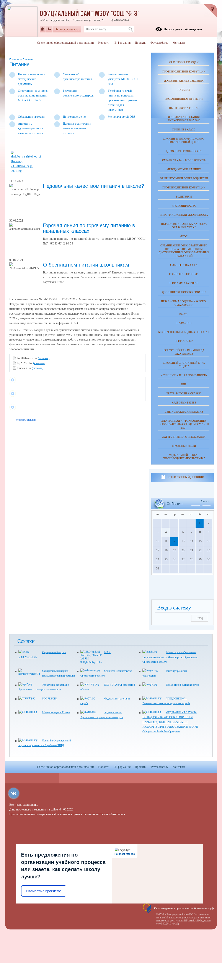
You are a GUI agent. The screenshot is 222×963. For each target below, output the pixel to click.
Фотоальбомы (159, 42)
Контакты (179, 42)
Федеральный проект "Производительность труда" (184, 456)
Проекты (140, 42)
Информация (122, 42)
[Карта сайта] (49, 29)
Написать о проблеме (43, 891)
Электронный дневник (186, 477)
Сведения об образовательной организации (65, 42)
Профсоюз (183, 323)
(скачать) (43, 358)
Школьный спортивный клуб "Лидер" (184, 364)
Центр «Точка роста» (184, 107)
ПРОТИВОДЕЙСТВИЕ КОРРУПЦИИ (184, 187)
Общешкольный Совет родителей (184, 178)
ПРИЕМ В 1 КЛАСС (183, 129)
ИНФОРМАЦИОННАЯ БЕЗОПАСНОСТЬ (184, 214)
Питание (28, 59)
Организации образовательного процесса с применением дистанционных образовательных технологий (184, 250)
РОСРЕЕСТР (49, 698)
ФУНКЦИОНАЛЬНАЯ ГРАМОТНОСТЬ (184, 375)
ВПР (183, 384)
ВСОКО (183, 313)
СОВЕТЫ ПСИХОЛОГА (184, 265)
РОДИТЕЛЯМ (184, 196)
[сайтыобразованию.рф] (210, 10)
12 (173, 541)
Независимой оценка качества (182, 684)
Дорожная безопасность (184, 151)
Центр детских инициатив (184, 411)
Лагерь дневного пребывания (184, 436)
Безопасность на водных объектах (183, 332)
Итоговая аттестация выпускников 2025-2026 (184, 119)
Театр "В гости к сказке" (183, 393)
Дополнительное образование (184, 292)
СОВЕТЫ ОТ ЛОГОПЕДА (184, 274)
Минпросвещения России (56, 712)
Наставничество (184, 205)
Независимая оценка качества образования (184, 303)
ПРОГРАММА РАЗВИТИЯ (184, 283)
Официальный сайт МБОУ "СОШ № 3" (90, 14)
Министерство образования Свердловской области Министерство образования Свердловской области (170, 657)
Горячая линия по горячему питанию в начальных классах (89, 228)
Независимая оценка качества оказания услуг (184, 225)
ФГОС (184, 236)
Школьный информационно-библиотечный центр (184, 140)
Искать (130, 29)
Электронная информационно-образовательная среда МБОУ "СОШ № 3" (184, 424)
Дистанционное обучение (184, 98)
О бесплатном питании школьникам (86, 265)
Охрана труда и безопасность (184, 160)
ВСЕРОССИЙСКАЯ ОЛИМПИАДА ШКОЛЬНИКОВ (183, 352)
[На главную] (43, 29)
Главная (14, 59)
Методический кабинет (184, 169)
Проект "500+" (184, 341)
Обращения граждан (184, 62)
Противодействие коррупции (184, 71)
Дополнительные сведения (184, 80)
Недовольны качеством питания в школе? (93, 186)
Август (204, 501)
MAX (107, 652)
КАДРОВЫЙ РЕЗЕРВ (184, 402)
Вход (199, 618)
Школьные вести (184, 445)
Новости (103, 42)
